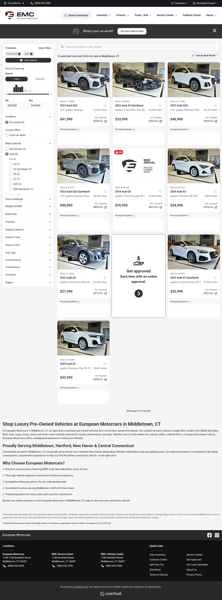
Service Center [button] (165, 15)
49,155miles (100, 196)
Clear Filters (45, 48)
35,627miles (100, 368)
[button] (15, 3)
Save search (30, 60)
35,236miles (155, 109)
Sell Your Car (157, 564)
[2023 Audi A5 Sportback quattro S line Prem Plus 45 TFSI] (138, 79)
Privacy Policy (194, 574)
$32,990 (176, 291)
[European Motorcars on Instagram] (215, 535)
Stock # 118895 (67, 101)
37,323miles (155, 196)
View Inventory (158, 554)
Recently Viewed (206, 3)
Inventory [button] (102, 15)
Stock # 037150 (177, 187)
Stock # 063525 (122, 101)
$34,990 (176, 205)
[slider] (5, 94)
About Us (192, 569)
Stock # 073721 (67, 187)
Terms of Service (159, 574)
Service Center (194, 554)
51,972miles (100, 109)
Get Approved (194, 559)
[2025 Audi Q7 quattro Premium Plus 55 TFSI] (83, 338)
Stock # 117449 (177, 101)
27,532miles (210, 282)
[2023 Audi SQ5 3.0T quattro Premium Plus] (194, 79)
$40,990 (176, 119)
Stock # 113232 (67, 273)
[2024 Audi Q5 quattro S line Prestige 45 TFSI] (138, 165)
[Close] (214, 30)
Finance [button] (121, 15)
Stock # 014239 (67, 360)
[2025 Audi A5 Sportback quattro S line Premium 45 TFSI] (194, 251)
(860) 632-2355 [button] (42, 3)
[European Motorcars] (21, 15)
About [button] (209, 15)
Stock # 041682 (122, 187)
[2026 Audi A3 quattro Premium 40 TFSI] (194, 165)
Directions (155, 569)
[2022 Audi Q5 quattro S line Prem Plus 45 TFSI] (83, 251)
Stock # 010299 (177, 273)
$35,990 (121, 205)
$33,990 (121, 119)
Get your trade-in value (132, 31)
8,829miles (211, 196)
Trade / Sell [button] (141, 15)
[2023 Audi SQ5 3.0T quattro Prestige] (83, 79)
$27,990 (66, 291)
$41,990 (66, 119)
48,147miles (210, 109)
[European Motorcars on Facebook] (208, 535)
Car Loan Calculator (197, 564)
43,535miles (100, 282)
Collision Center (192, 15)
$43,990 (66, 377)
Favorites (180, 3)
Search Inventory (78, 15)
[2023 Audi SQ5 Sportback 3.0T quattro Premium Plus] (83, 165)
